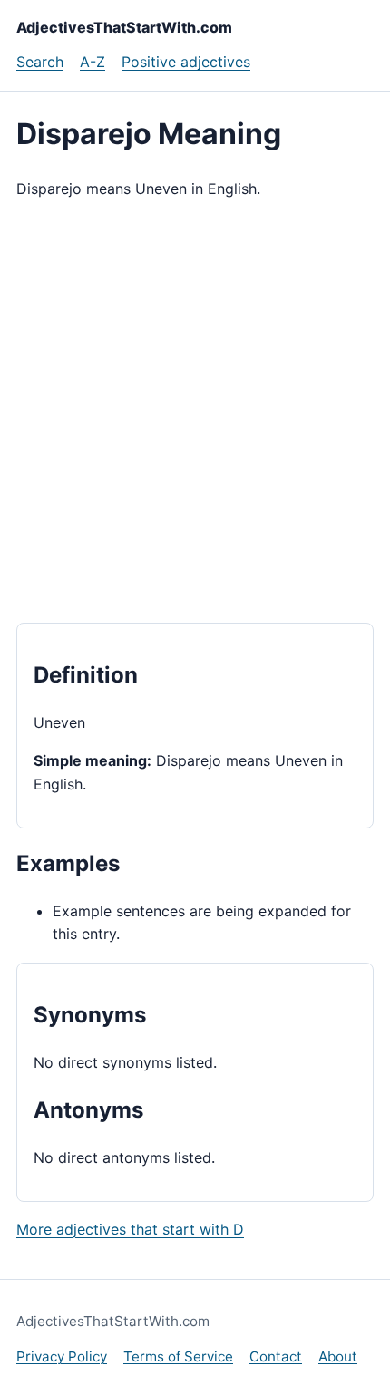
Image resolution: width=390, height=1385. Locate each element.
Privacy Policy (61, 1356)
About (337, 1356)
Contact (275, 1356)
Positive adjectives (186, 62)
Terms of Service (178, 1356)
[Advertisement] (195, 411)
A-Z (92, 62)
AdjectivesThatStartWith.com (124, 27)
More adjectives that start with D (130, 1229)
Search (39, 62)
